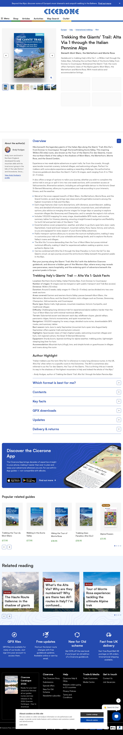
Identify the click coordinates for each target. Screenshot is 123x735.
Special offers (48, 685)
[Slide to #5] (40, 87)
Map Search (53, 18)
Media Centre (89, 682)
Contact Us (107, 678)
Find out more (104, 3)
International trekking (84, 30)
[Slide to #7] (54, 87)
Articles (26, 18)
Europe (64, 30)
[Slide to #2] (19, 87)
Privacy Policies (69, 691)
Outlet (66, 18)
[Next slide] (9, 547)
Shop (15, 18)
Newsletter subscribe (51, 695)
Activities (38, 18)
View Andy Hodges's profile (13, 176)
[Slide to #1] (5, 87)
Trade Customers (90, 678)
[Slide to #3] (26, 87)
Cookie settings (92, 714)
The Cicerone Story (51, 678)
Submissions (48, 682)
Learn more (23, 724)
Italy (71, 30)
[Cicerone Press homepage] (61, 11)
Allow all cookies (92, 720)
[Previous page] (6, 55)
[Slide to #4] (33, 87)
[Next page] (52, 55)
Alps (97, 30)
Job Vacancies (109, 682)
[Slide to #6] (47, 87)
